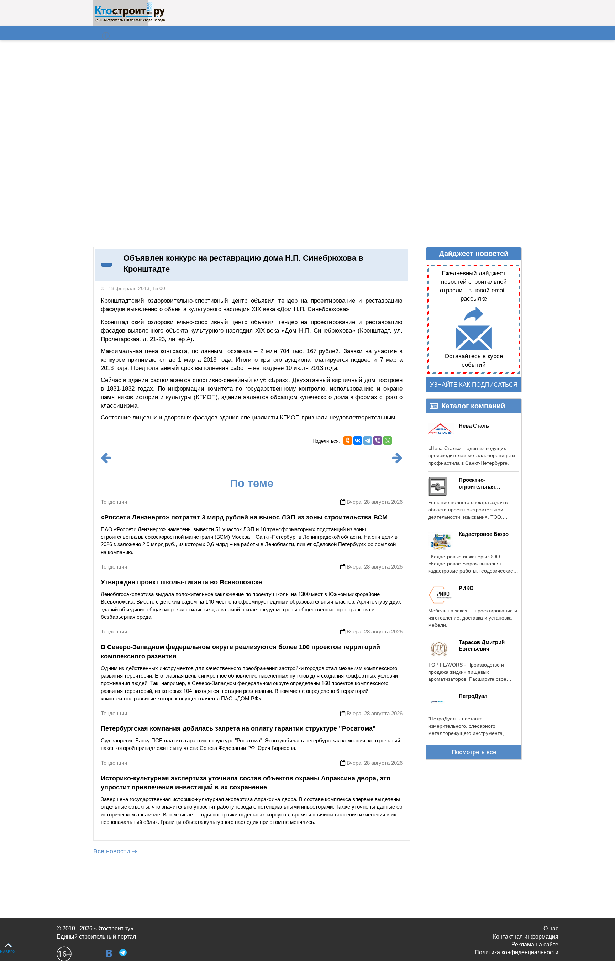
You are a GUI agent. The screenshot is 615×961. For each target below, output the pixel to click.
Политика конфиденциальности (516, 952)
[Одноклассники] (347, 440)
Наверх (7, 952)
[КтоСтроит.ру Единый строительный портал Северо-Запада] (130, 20)
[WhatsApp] (387, 440)
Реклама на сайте (534, 944)
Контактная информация (525, 937)
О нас (550, 928)
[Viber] (377, 440)
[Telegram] (367, 440)
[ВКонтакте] (357, 440)
